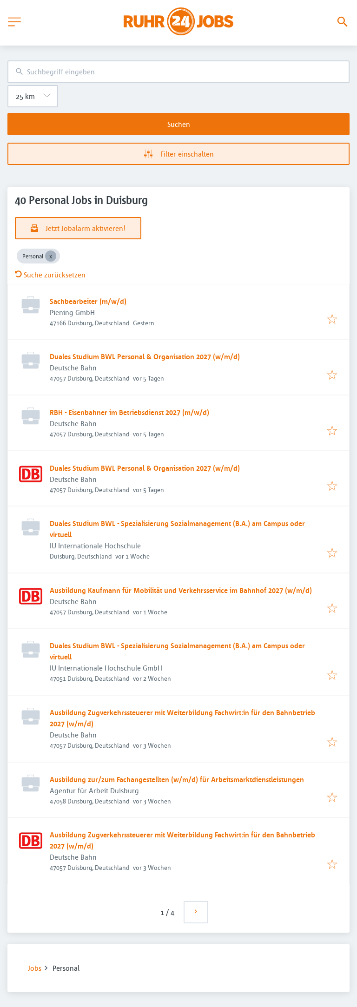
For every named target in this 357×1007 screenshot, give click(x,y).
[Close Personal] (50, 256)
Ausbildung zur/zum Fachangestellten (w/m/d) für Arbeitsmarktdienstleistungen (177, 779)
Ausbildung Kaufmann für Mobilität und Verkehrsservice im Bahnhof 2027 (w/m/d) (181, 590)
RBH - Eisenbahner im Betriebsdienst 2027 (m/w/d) (129, 412)
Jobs (34, 968)
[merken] (332, 319)
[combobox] (178, 71)
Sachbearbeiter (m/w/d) (88, 301)
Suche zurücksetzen (55, 274)
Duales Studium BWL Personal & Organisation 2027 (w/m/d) (145, 356)
